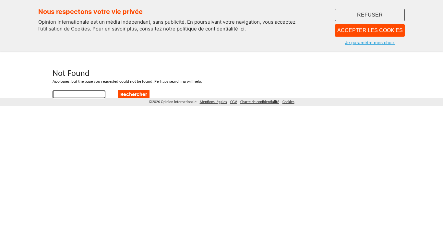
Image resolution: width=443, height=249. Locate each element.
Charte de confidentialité (259, 102)
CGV (233, 102)
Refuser (370, 15)
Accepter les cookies (370, 30)
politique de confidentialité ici (211, 29)
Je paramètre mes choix (370, 42)
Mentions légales (213, 102)
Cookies (288, 102)
